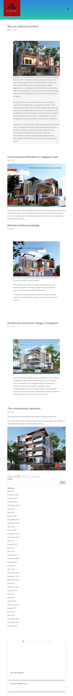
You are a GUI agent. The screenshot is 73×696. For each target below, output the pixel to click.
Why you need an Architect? (23, 26)
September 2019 (13, 534)
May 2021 (11, 512)
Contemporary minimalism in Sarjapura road (32, 157)
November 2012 (13, 622)
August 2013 (12, 608)
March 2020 (11, 530)
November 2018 (13, 537)
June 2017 (11, 548)
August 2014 (12, 590)
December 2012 (13, 619)
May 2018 (11, 541)
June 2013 (11, 612)
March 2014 (11, 601)
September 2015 (13, 580)
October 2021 (12, 502)
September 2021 (13, 505)
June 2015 (11, 583)
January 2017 (12, 555)
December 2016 (13, 558)
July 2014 (10, 594)
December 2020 (13, 519)
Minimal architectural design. (23, 225)
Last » (37, 476)
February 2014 (12, 605)
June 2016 (11, 565)
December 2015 (13, 576)
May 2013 (11, 615)
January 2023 (12, 498)
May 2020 (11, 527)
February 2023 (12, 495)
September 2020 (13, 523)
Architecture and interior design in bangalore (32, 323)
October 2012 (12, 626)
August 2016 (12, 562)
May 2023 (11, 491)
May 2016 (11, 569)
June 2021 (11, 509)
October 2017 (12, 544)
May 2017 (11, 551)
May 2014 (11, 597)
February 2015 (12, 587)
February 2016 (12, 573)
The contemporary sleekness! (24, 408)
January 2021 (12, 516)
